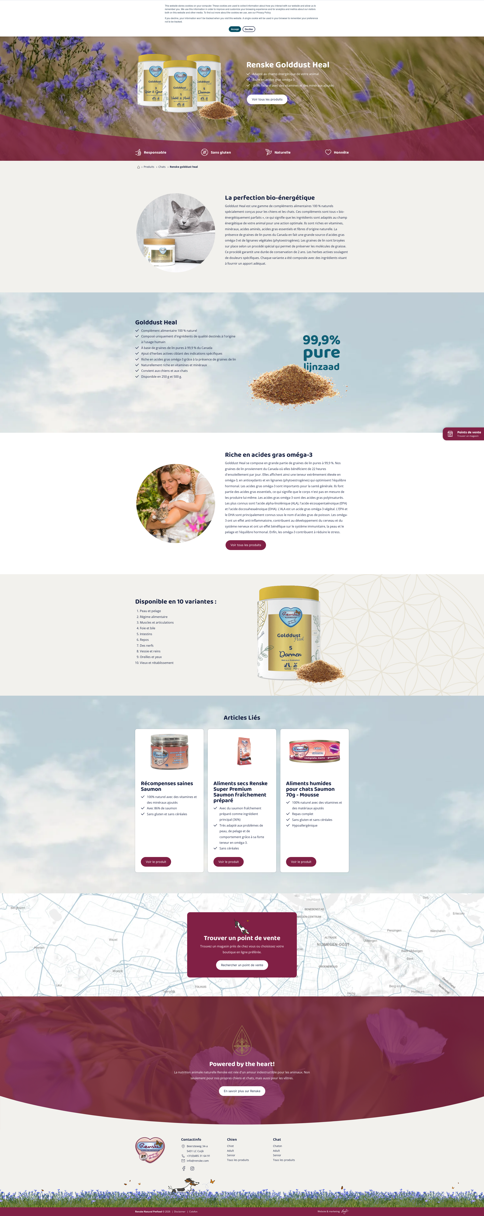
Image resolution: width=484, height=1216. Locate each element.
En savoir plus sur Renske (242, 1091)
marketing (334, 1211)
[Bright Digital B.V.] (344, 1211)
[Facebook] (184, 1168)
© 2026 (152, 1211)
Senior (231, 1155)
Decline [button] (249, 29)
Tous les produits (238, 1160)
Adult (230, 1150)
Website (322, 1211)
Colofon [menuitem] (193, 1211)
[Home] (137, 167)
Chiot (230, 1146)
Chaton (277, 1146)
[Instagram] (192, 1168)
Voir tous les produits (267, 99)
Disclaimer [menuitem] (179, 1211)
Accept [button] (235, 29)
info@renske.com (198, 1160)
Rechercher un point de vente (242, 965)
